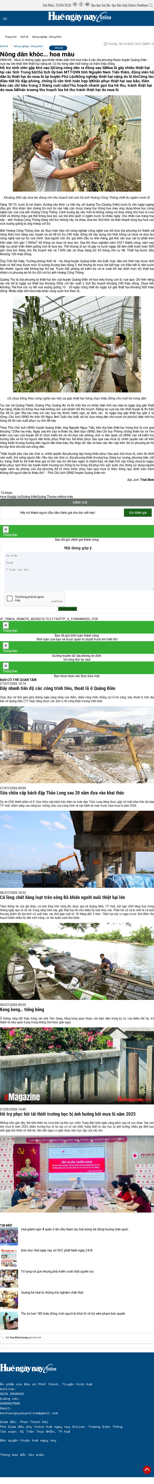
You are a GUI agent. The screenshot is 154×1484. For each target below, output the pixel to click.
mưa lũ (5, 497)
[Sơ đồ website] (75, 5)
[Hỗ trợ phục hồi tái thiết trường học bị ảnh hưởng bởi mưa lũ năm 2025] (77, 1166)
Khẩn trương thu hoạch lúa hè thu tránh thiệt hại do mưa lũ (68, 90)
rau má (56, 497)
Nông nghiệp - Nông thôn (47, 36)
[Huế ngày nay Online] (82, 18)
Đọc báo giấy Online (124, 5)
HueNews (142, 5)
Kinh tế (24, 36)
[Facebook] (81, 5)
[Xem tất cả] (7, 18)
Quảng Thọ (44, 497)
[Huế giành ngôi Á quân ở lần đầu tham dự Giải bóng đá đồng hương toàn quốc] (9, 1236)
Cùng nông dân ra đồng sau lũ (79, 68)
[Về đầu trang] (147, 1470)
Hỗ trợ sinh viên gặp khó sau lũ (27, 68)
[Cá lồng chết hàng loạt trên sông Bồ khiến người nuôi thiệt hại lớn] (77, 951)
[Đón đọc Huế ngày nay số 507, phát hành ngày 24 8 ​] (9, 1257)
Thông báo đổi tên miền (22, 1454)
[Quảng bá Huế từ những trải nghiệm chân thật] (9, 1300)
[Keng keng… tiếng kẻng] (77, 1059)
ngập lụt (15, 497)
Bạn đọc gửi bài (100, 5)
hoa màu (67, 497)
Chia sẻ (59, 47)
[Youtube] (87, 5)
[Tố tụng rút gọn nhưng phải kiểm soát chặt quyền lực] (9, 1279)
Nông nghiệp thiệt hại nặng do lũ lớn (107, 76)
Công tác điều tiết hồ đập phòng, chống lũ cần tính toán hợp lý (77, 78)
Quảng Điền (29, 497)
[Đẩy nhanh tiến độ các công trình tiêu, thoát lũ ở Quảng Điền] (77, 738)
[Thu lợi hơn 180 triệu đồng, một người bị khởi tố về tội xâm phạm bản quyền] (9, 1321)
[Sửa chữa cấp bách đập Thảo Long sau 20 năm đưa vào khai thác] (77, 843)
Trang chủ (10, 36)
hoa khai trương (18, 1337)
